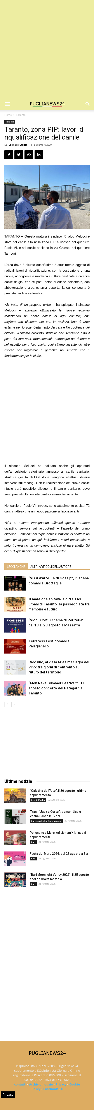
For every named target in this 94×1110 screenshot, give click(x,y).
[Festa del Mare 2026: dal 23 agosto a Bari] (15, 859)
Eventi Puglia (38, 799)
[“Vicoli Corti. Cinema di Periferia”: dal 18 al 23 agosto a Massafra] (15, 625)
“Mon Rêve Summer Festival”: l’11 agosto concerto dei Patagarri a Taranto (56, 688)
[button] (88, 104)
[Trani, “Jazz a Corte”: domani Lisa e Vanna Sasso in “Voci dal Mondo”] (15, 817)
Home (8, 115)
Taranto (21, 115)
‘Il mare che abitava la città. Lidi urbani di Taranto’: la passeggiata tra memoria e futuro (59, 604)
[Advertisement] (47, 49)
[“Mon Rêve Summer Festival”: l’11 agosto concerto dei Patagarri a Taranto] (15, 688)
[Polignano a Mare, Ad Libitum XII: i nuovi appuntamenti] (15, 838)
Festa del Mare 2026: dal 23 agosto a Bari (59, 853)
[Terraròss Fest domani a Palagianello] (15, 646)
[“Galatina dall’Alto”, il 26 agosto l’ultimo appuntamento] (15, 796)
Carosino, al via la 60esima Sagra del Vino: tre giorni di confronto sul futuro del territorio (58, 667)
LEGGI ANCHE (16, 566)
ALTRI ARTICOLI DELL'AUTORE (50, 566)
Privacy (61, 1084)
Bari (33, 841)
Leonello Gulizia (18, 144)
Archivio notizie (41, 1084)
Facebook (50, 1089)
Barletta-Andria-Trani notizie (46, 820)
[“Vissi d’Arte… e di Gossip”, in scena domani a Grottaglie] (15, 583)
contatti (20, 1084)
